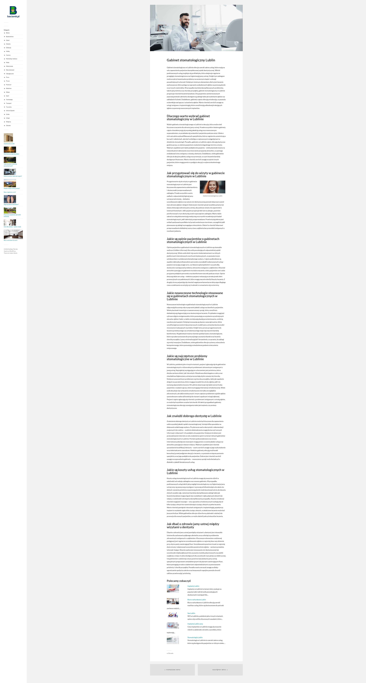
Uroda (7, 114)
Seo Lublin (191, 613)
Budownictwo (9, 36)
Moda (7, 62)
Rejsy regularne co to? (10, 192)
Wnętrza (8, 122)
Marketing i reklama (11, 59)
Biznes (8, 33)
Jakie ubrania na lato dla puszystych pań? (10, 165)
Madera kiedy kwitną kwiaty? (12, 188)
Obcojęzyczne (10, 73)
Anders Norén (13, 253)
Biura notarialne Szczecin (10, 240)
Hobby (8, 51)
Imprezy (8, 55)
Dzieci (7, 40)
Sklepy (8, 92)
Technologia (9, 99)
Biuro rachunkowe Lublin (196, 600)
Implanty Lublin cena (195, 624)
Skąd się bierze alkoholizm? (11, 204)
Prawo (8, 81)
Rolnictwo (8, 88)
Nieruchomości (10, 70)
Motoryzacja (9, 66)
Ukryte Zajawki (10, 110)
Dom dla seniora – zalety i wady (12, 226)
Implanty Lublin (193, 586)
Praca (7, 77)
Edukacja (8, 47)
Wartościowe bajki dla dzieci (11, 154)
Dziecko (8, 44)
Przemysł (8, 84)
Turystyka (9, 107)
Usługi (8, 118)
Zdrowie (8, 125)
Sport (7, 96)
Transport (8, 103)
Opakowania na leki (9, 143)
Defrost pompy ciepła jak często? (13, 176)
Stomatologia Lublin (195, 637)
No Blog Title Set (13, 249)
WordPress (13, 251)
